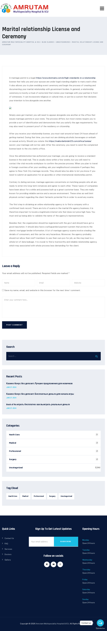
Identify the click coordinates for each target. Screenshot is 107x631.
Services (8, 549)
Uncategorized (16, 467)
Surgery (12, 459)
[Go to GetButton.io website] (100, 628)
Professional (15, 451)
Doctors (8, 554)
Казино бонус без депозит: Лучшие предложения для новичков (39, 383)
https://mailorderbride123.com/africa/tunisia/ (70, 141)
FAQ (6, 544)
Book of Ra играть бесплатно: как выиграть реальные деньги (38, 404)
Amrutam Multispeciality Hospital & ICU (52, 624)
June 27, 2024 (11, 387)
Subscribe (65, 541)
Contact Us (9, 538)
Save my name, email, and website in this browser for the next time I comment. (42, 290)
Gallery (8, 560)
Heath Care (14, 434)
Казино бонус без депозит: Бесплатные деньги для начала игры (40, 394)
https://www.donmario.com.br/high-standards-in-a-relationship (66, 78)
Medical (12, 442)
